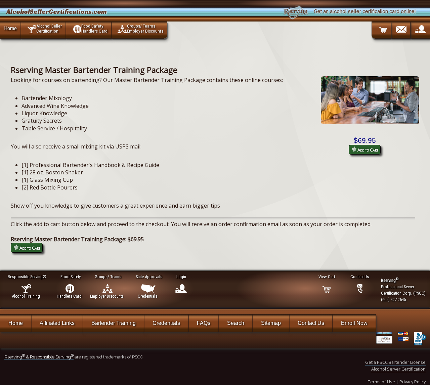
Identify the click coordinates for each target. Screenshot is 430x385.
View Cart (326, 276)
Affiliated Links (57, 323)
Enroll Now (354, 323)
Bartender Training (113, 323)
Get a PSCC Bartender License (395, 362)
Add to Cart (367, 150)
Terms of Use (381, 382)
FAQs (203, 323)
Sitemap (271, 323)
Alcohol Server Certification (398, 369)
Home (10, 28)
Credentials (166, 323)
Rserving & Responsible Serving (39, 356)
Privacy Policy (412, 382)
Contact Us (311, 323)
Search (235, 323)
